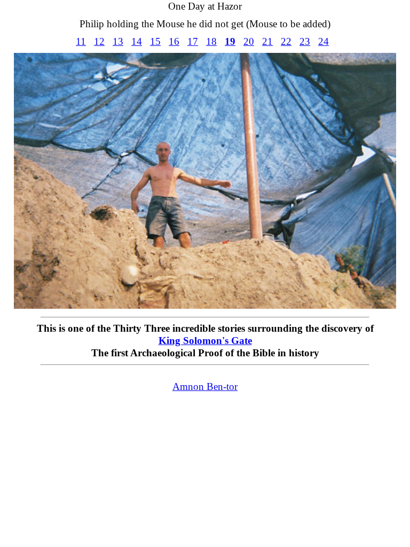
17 (192, 41)
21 (267, 41)
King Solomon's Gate (205, 340)
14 (136, 41)
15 (155, 41)
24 (323, 41)
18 (211, 41)
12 (99, 41)
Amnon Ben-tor (205, 386)
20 (248, 41)
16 (174, 41)
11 (81, 41)
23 (304, 41)
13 (118, 41)
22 (286, 41)
